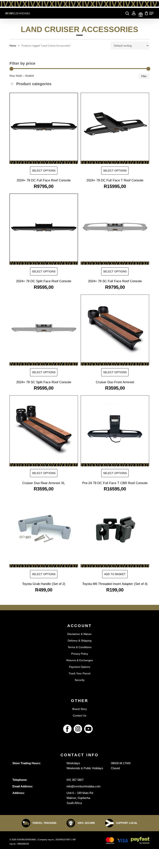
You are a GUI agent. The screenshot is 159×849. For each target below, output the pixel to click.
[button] (115, 574)
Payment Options (79, 666)
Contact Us (79, 715)
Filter (144, 76)
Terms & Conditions (80, 647)
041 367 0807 (75, 779)
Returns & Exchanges (79, 660)
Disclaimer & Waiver (79, 634)
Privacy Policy (79, 653)
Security (80, 680)
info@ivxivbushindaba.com (84, 786)
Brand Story (79, 708)
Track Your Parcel (79, 673)
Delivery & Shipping (80, 640)
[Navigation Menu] (151, 13)
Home (13, 45)
